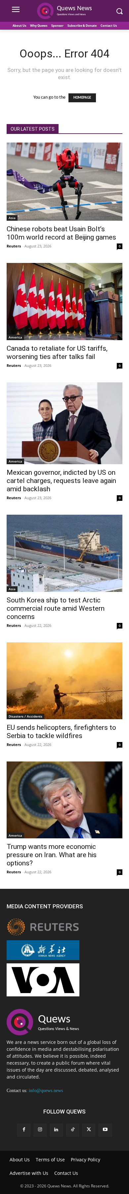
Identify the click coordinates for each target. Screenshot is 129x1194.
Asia (12, 217)
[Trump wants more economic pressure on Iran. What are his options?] (64, 799)
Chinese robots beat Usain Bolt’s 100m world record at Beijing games (61, 233)
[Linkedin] (56, 1130)
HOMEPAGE (82, 98)
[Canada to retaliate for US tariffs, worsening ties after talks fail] (64, 301)
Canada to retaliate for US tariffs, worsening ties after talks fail (57, 352)
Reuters (14, 245)
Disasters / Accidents (25, 716)
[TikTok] (72, 1130)
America (15, 337)
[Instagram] (40, 1130)
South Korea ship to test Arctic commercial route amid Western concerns (56, 608)
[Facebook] (23, 1130)
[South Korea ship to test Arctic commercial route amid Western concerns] (64, 553)
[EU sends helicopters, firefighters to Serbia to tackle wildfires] (64, 680)
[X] (88, 1130)
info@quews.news (46, 1090)
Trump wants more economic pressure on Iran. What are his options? (52, 855)
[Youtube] (105, 1130)
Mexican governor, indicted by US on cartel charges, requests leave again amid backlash (61, 480)
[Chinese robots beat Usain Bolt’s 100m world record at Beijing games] (64, 182)
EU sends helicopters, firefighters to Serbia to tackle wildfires (61, 732)
